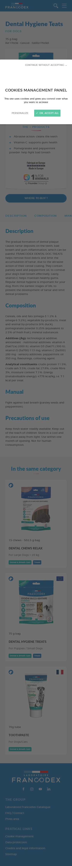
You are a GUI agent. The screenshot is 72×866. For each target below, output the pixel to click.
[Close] (36, 433)
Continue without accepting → (46, 65)
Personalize (20, 113)
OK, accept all (49, 113)
